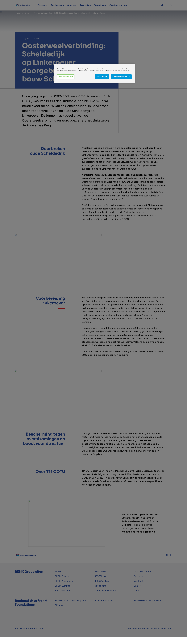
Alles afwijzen (102, 76)
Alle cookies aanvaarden (121, 76)
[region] (94, 73)
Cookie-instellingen (65, 76)
